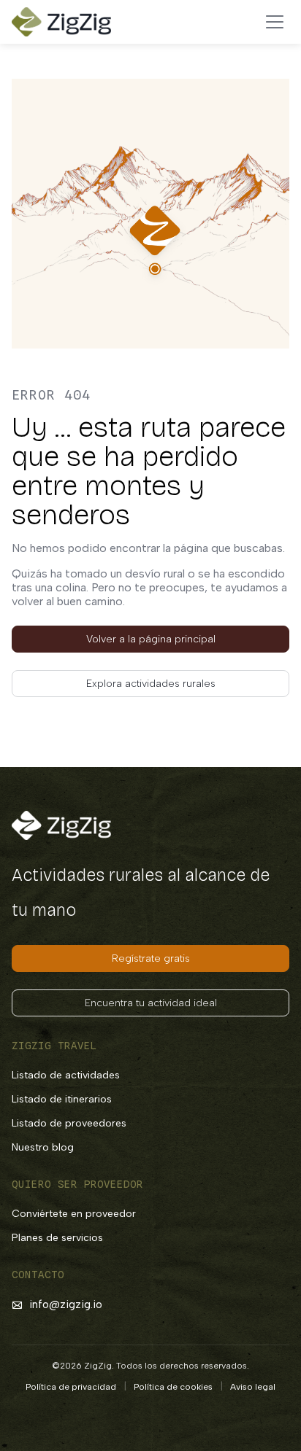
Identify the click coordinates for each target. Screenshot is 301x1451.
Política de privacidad (71, 1387)
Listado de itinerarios (62, 1099)
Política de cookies (173, 1387)
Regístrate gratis (151, 958)
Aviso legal (252, 1387)
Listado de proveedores (69, 1123)
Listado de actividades (66, 1075)
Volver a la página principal (151, 639)
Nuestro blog (43, 1147)
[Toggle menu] (274, 21)
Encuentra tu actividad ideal (151, 1003)
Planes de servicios (57, 1238)
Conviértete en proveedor (74, 1213)
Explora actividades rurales (151, 683)
